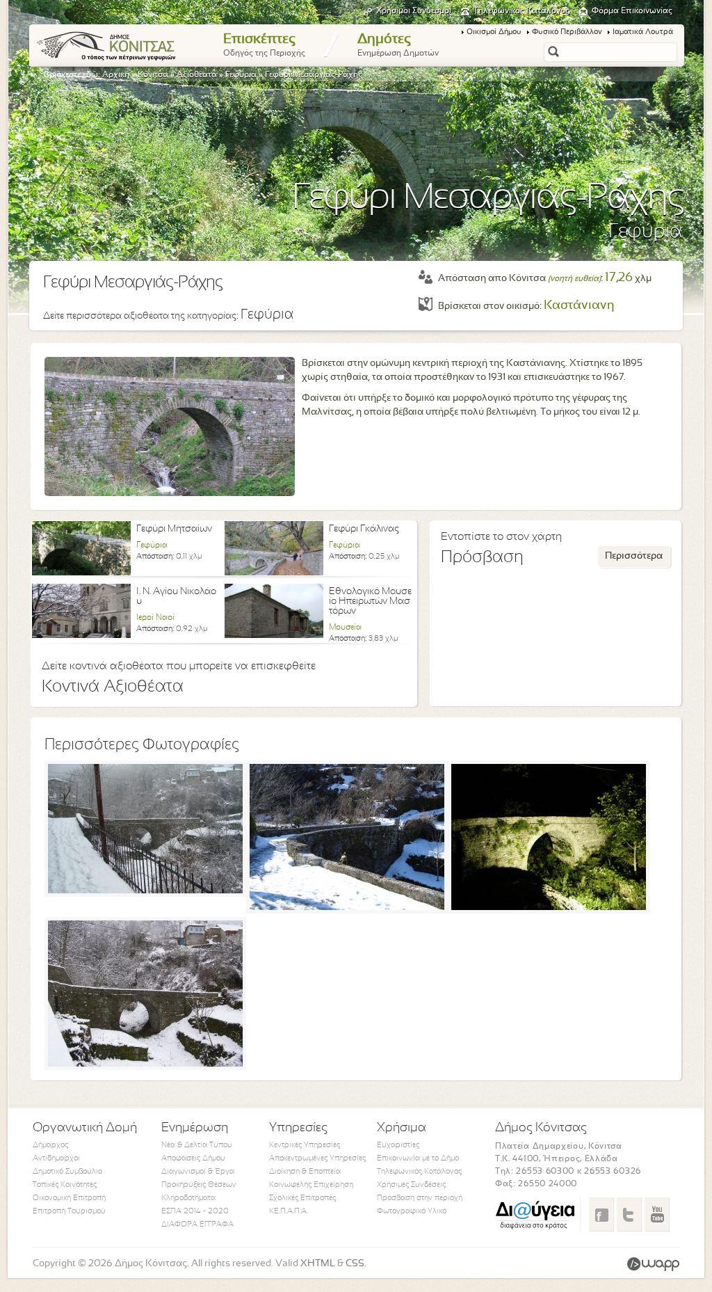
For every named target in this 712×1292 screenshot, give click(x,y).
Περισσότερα (634, 556)
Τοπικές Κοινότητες (65, 1184)
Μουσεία (345, 627)
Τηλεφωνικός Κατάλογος (521, 11)
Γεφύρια (241, 75)
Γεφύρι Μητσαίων (174, 529)
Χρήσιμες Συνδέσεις (411, 1184)
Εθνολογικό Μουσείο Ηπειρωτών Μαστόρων (370, 601)
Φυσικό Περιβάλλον (567, 32)
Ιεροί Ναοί (155, 618)
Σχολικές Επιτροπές (302, 1198)
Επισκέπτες (264, 45)
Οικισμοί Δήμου (494, 32)
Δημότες (398, 45)
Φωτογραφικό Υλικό (411, 1211)
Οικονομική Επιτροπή (69, 1198)
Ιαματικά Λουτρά (643, 32)
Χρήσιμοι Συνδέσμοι (413, 11)
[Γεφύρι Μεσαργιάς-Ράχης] (145, 890)
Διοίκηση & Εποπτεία (305, 1171)
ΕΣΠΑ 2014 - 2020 (195, 1211)
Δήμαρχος (50, 1145)
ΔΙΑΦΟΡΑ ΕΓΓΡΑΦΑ (197, 1224)
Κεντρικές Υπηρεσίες (304, 1145)
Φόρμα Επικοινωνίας (632, 11)
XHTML (317, 1263)
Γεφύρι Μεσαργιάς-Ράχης (313, 75)
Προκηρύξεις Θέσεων (198, 1184)
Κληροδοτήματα (188, 1198)
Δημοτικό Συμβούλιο (67, 1171)
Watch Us (657, 1214)
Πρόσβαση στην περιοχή (419, 1198)
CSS (355, 1263)
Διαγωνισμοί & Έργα (197, 1171)
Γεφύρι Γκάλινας (364, 529)
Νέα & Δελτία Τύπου (196, 1145)
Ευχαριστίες (398, 1145)
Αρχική (115, 75)
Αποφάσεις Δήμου (193, 1158)
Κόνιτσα (153, 75)
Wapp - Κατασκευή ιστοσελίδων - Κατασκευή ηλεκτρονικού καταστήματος (653, 1264)
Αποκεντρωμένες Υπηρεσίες (317, 1158)
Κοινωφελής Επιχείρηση (311, 1184)
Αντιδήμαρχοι (56, 1158)
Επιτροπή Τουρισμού (69, 1211)
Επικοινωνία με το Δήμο (418, 1158)
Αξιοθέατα (197, 75)
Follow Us (629, 1214)
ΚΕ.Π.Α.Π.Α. (288, 1211)
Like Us (601, 1214)
